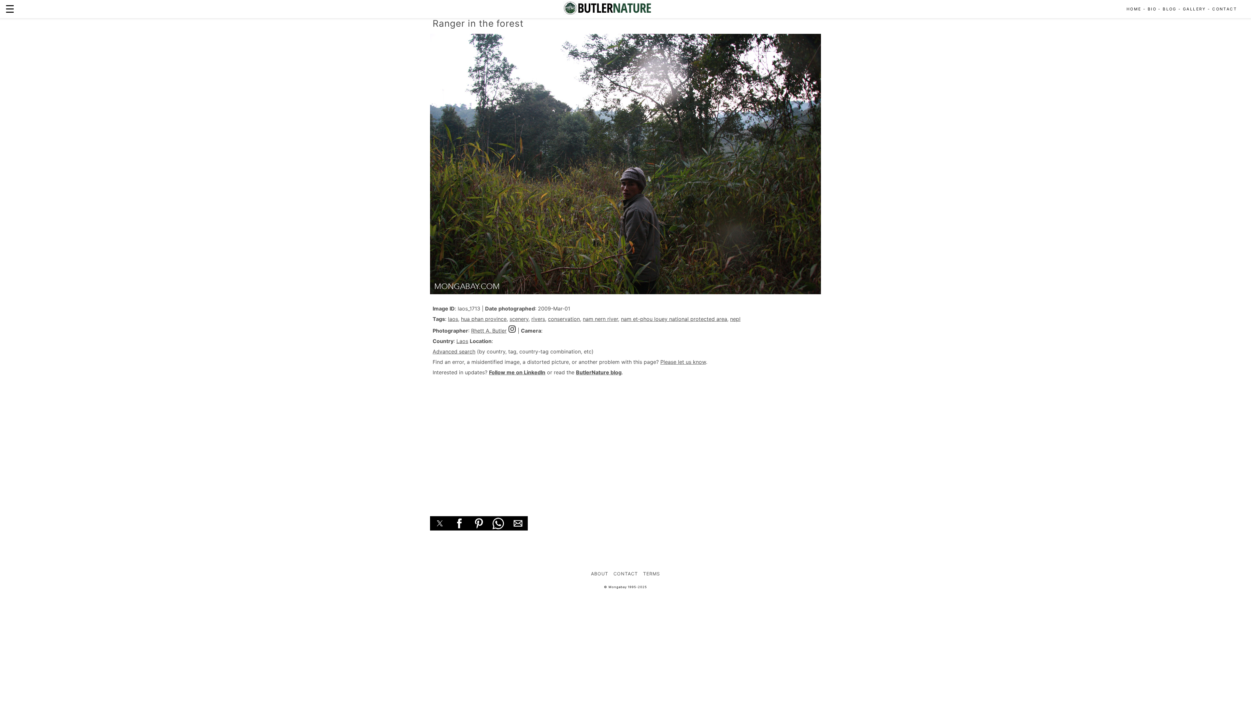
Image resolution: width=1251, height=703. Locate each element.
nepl (735, 319)
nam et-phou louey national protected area (674, 319)
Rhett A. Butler (489, 330)
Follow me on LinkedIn (517, 372)
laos (453, 319)
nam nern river (600, 319)
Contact (1224, 9)
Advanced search (454, 351)
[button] (440, 523)
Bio (1152, 9)
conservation (564, 319)
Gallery (1194, 9)
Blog (1170, 9)
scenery (519, 319)
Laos (462, 341)
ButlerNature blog (599, 372)
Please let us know (683, 362)
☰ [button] (10, 9)
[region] (625, 439)
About (599, 573)
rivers (538, 319)
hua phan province (484, 319)
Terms (651, 573)
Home (1134, 9)
